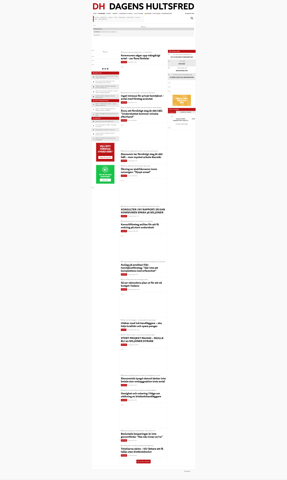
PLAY (136, 13)
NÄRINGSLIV (103, 17)
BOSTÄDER (148, 13)
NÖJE (95, 19)
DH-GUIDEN (157, 13)
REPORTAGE (130, 17)
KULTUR (137, 17)
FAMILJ (131, 13)
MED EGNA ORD (103, 19)
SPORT (109, 13)
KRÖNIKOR (123, 13)
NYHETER (102, 13)
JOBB (141, 13)
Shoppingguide (167, 13)
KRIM (115, 17)
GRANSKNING (122, 17)
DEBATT (115, 13)
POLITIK (96, 17)
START (95, 13)
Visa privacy (187, 471)
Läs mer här (97, 35)
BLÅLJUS (110, 17)
